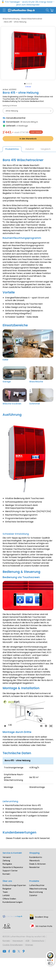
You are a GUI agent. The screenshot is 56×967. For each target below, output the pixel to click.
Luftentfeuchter (37, 885)
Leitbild (6, 895)
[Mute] (41, 726)
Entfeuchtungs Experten (14, 885)
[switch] (50, 963)
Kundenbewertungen (13, 902)
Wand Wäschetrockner (31, 18)
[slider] (25, 726)
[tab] (25, 83)
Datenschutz (38, 941)
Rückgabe (7, 864)
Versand (7, 857)
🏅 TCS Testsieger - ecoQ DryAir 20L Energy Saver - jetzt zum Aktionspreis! (28, 3)
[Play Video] (5, 726)
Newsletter (34, 867)
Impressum (18, 941)
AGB (27, 941)
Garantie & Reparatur (13, 867)
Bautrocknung (36, 892)
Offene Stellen (9, 899)
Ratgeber (7, 889)
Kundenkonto (35, 857)
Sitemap (29, 945)
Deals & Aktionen (37, 864)
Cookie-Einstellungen (13, 945)
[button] (4, 10)
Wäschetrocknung (11, 18)
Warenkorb (34, 861)
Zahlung (6, 861)
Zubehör (33, 895)
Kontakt (6, 874)
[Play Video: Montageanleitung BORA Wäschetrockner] (28, 712)
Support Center (10, 871)
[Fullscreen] (50, 726)
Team (5, 892)
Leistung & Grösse (10, 106)
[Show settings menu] (45, 726)
